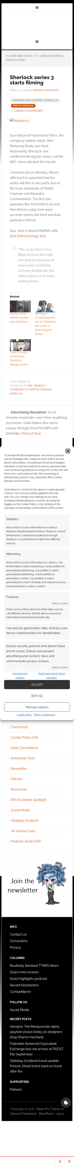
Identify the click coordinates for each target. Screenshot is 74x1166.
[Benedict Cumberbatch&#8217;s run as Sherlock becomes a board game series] (45, 306)
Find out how (31, 433)
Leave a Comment (28, 110)
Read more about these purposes (51, 675)
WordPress (46, 1113)
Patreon (17, 779)
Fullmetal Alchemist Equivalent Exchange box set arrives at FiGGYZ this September (36, 1049)
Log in (60, 1113)
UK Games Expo (23, 831)
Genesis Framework (23, 1113)
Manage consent (66, 1103)
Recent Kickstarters (25, 985)
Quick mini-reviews (24, 972)
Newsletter (19, 769)
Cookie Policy (24, 714)
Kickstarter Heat (23, 758)
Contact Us (18, 934)
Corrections (19, 941)
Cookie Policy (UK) (24, 737)
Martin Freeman (40, 389)
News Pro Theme (48, 1109)
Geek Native (37, 25)
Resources (19, 789)
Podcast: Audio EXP (26, 841)
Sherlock (16, 393)
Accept (37, 684)
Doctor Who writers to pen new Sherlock (19, 317)
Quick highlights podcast (28, 979)
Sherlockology (28, 236)
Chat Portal (19, 727)
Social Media (20, 810)
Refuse (37, 696)
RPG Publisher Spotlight (28, 800)
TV (28, 381)
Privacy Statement (44, 714)
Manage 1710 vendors (20, 675)
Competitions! (20, 992)
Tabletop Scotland (24, 820)
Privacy (15, 947)
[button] (68, 451)
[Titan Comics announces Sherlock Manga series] (20, 345)
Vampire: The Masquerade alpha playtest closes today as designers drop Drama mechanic (36, 1032)
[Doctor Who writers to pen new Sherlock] (20, 306)
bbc (30, 385)
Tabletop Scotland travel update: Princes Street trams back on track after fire (36, 1066)
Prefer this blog (23, 106)
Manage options (37, 707)
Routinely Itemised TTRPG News (34, 966)
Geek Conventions (24, 748)
